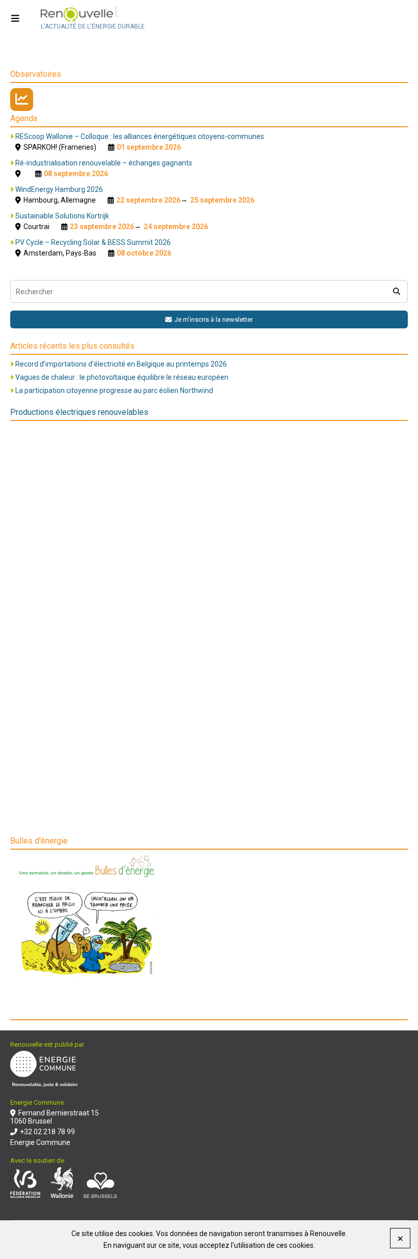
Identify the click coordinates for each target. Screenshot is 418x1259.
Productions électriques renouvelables (79, 412)
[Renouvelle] (93, 14)
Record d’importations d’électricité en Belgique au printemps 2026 (121, 364)
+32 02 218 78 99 (47, 1132)
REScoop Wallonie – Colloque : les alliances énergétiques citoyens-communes (139, 136)
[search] (396, 291)
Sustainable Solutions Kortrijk (62, 216)
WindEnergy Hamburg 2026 (59, 189)
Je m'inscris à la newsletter (213, 319)
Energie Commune (40, 1142)
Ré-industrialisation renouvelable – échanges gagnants (103, 163)
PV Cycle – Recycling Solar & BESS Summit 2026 (93, 242)
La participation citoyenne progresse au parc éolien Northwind (114, 390)
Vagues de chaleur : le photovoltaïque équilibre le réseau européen (121, 377)
